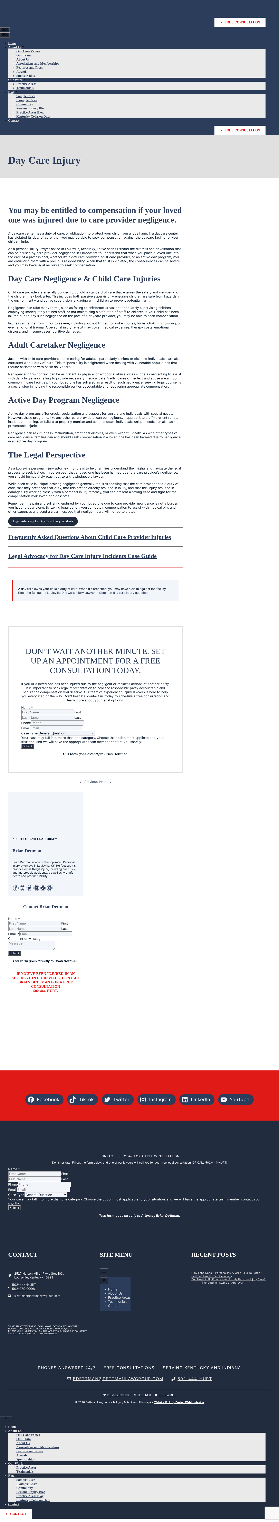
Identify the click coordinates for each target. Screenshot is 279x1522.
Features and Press (29, 67)
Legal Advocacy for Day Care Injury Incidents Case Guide (82, 556)
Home (12, 43)
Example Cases (26, 100)
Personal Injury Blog (30, 108)
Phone (26, 723)
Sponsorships (25, 75)
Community (24, 104)
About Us (14, 47)
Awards (21, 71)
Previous (91, 782)
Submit (27, 746)
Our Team (23, 55)
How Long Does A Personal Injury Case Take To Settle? (226, 1272)
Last (77, 717)
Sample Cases (25, 96)
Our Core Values (28, 51)
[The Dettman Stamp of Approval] (195, 1285)
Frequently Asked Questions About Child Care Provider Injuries (89, 537)
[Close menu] (104, 1280)
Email (25, 728)
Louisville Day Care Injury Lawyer (71, 593)
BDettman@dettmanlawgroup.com (37, 1295)
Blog (11, 92)
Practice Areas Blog (30, 112)
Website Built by (179, 1402)
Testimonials (24, 88)
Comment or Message (25, 939)
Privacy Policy (118, 1394)
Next (103, 782)
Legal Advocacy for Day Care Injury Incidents (43, 521)
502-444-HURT (24, 1285)
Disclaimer (167, 1394)
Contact (13, 120)
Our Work (15, 80)
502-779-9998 (23, 1289)
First (77, 712)
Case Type (29, 733)
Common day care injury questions (124, 593)
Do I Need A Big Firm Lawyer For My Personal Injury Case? (228, 1279)
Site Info (144, 1394)
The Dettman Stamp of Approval (222, 1282)
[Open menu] (104, 1272)
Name (27, 707)
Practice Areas (26, 84)
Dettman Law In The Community (211, 1276)
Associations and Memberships (37, 63)
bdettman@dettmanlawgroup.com (118, 1378)
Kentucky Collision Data (33, 116)
